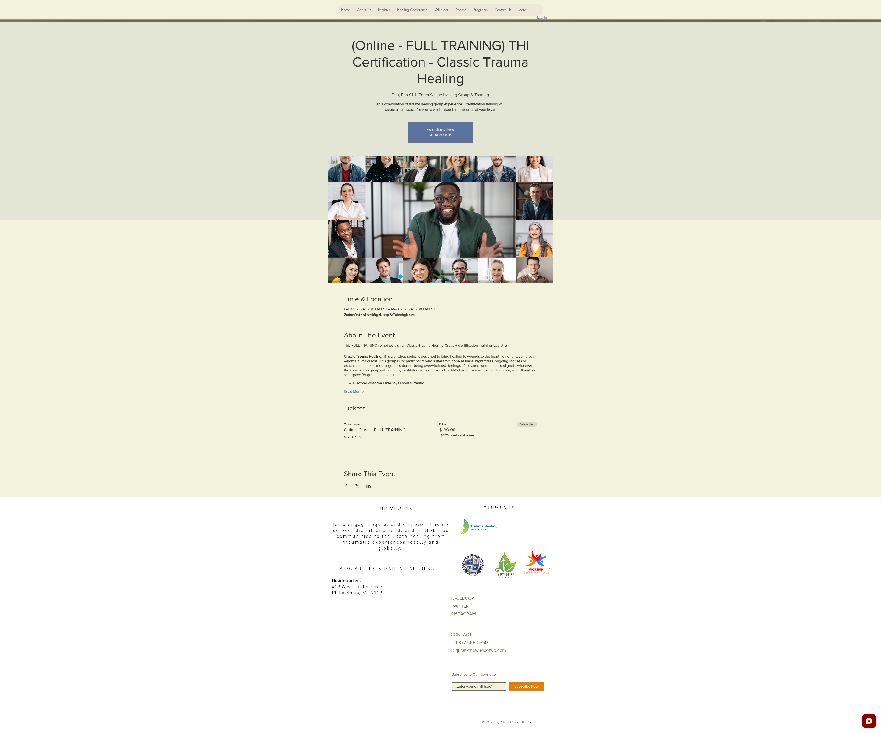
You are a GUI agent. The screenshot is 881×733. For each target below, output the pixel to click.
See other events (440, 135)
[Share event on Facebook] (346, 486)
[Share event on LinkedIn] (368, 486)
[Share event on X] (357, 486)
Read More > (354, 391)
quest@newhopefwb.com (480, 650)
